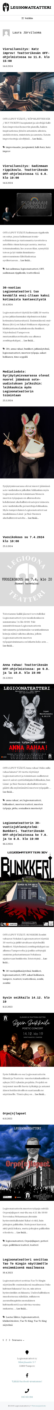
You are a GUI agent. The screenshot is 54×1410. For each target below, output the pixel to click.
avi (21, 800)
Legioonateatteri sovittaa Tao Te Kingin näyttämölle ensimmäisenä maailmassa (25, 1263)
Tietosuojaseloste (39, 1406)
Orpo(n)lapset (14, 1113)
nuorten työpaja (30, 352)
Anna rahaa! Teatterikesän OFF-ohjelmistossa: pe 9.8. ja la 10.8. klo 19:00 (26, 669)
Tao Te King (26, 1320)
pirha (14, 808)
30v (8, 348)
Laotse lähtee (13, 1317)
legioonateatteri (29, 268)
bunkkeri (28, 348)
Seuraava (18, 1340)
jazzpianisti (28, 147)
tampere (7, 979)
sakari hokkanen (35, 974)
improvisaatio (13, 147)
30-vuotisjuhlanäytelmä (18, 970)
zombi (40, 979)
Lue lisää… (37, 138)
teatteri (17, 979)
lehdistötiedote (11, 1320)
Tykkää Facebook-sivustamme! (27, 1381)
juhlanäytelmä (41, 348)
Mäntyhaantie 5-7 (27, 1362)
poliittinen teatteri (19, 1245)
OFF (41, 268)
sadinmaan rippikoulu (14, 272)
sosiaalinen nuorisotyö (31, 808)
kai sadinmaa (13, 268)
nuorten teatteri (24, 804)
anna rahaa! (17, 348)
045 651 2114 (27, 1397)
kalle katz (40, 147)
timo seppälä (21, 356)
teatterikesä (33, 272)
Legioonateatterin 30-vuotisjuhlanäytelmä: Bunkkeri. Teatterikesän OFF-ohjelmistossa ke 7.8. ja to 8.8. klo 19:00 (25, 831)
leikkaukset (8, 804)
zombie (7, 983)
